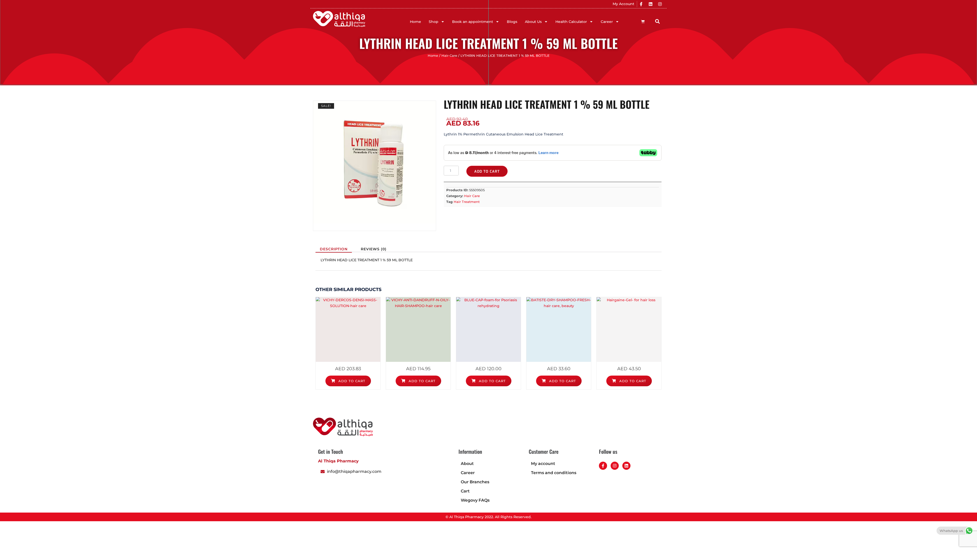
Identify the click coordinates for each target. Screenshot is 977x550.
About (467, 463)
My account (543, 463)
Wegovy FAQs (475, 500)
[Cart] (643, 21)
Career (607, 21)
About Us (533, 21)
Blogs (512, 21)
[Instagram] (660, 4)
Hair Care (449, 56)
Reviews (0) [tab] (373, 249)
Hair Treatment (467, 202)
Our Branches (475, 481)
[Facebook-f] (603, 466)
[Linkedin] (650, 4)
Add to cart (487, 171)
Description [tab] (334, 249)
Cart (465, 491)
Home (415, 21)
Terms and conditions (553, 472)
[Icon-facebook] (641, 4)
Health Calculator (571, 21)
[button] (657, 21)
